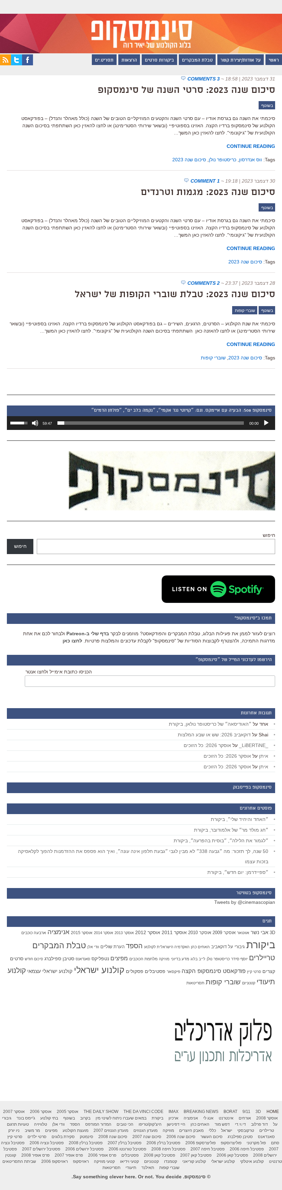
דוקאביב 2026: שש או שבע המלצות (214, 734)
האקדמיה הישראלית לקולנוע (166, 947)
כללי (212, 1130)
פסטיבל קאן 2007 (195, 1155)
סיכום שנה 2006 (180, 1136)
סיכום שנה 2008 (112, 1136)
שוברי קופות (245, 310)
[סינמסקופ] (141, 26)
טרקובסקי (245, 1130)
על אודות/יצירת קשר (240, 60)
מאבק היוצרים (191, 1130)
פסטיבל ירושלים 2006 (84, 1149)
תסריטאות (195, 983)
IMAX (173, 1111)
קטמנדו (170, 1161)
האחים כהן (200, 946)
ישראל (226, 1130)
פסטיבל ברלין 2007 (124, 1142)
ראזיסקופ (81, 1161)
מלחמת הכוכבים (143, 958)
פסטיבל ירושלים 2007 (41, 1149)
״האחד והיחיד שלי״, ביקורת (239, 819)
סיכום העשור (211, 1136)
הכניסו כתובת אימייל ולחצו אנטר (58, 671)
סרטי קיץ (254, 972)
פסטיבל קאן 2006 (232, 1155)
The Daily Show (101, 1111)
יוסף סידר (239, 958)
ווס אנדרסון (250, 159)
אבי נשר (259, 932)
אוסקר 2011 (174, 932)
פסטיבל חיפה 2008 (168, 1149)
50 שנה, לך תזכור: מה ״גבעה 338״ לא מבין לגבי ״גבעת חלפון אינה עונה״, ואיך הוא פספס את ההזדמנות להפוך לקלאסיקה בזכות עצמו (143, 856)
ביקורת (260, 944)
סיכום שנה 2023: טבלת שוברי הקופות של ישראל (175, 295)
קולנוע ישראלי (99, 970)
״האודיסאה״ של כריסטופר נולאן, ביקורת (210, 724)
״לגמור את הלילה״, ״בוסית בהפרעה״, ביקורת (221, 840)
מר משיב (32, 1130)
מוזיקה (164, 959)
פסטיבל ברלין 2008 (85, 1142)
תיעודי (131, 1167)
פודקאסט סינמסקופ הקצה (214, 971)
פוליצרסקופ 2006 (200, 1142)
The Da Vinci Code (143, 1111)
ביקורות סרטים (159, 60)
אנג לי (208, 1118)
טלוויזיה (40, 1124)
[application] (141, 423)
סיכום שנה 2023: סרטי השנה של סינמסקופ (186, 90)
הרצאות (129, 60)
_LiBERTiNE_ (253, 745)
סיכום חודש (34, 959)
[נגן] (266, 423)
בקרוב (85, 1118)
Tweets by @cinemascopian (244, 902)
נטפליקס (100, 958)
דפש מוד (222, 1124)
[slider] (150, 423)
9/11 (246, 1111)
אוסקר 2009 (224, 932)
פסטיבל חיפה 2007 (208, 1149)
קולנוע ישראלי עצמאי (50, 971)
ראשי (274, 60)
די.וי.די (240, 1124)
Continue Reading (251, 146)
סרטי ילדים (37, 1136)
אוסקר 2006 (41, 1111)
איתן (263, 756)
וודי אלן (93, 947)
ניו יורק (14, 1130)
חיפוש (269, 535)
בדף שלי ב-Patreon (87, 633)
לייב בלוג (198, 959)
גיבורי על (236, 946)
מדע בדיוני (180, 958)
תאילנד (147, 1167)
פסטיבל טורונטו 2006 (127, 1149)
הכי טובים (125, 1124)
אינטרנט (226, 1118)
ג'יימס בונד (26, 1118)
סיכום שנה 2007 (146, 1136)
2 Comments (203, 283)
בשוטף (267, 105)
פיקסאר (173, 971)
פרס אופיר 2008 (35, 1155)
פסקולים (134, 971)
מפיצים (119, 958)
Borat (230, 1111)
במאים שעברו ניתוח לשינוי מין (121, 1118)
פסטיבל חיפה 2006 (247, 1149)
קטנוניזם (248, 983)
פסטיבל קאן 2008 (159, 1155)
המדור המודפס (98, 1124)
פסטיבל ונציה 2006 (47, 1142)
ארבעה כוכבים (33, 932)
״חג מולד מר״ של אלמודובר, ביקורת (231, 830)
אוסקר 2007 (14, 1111)
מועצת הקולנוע (75, 1130)
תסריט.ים (104, 60)
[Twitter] (16, 63)
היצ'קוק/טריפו (150, 1124)
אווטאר (243, 932)
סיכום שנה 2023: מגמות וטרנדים (208, 192)
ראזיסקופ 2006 (54, 1161)
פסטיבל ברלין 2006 (163, 1142)
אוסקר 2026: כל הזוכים (207, 745)
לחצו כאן (72, 640)
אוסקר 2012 (147, 932)
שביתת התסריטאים (19, 1161)
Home (273, 1111)
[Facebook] (27, 63)
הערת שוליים (112, 946)
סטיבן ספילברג (59, 958)
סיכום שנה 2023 (189, 159)
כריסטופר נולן (222, 159)
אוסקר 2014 (103, 933)
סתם (275, 1142)
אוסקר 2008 (267, 1118)
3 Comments (203, 79)
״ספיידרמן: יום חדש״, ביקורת (237, 872)
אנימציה (58, 931)
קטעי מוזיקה (104, 1161)
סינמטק (86, 1136)
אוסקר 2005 (67, 1111)
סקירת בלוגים (63, 1136)
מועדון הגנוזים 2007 (111, 1130)
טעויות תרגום (18, 1124)
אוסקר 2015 (82, 932)
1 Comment (205, 181)
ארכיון (173, 1118)
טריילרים (262, 958)
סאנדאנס (83, 959)
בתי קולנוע (49, 1118)
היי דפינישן (176, 1124)
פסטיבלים (155, 971)
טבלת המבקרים (197, 60)
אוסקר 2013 (124, 933)
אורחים (245, 1118)
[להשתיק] (35, 423)
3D (272, 932)
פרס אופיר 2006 (102, 1155)
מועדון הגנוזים (145, 1130)
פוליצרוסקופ (231, 1142)
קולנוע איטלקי (252, 1161)
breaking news (201, 1111)
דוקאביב (219, 946)
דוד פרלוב (259, 1124)
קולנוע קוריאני (194, 1161)
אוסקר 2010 (199, 932)
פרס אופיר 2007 (69, 1155)
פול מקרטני (256, 1142)
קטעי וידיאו (129, 1161)
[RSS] (5, 63)
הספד (134, 946)
